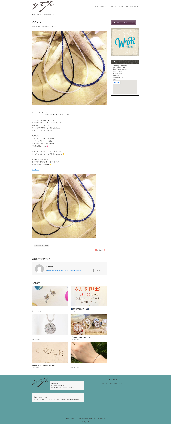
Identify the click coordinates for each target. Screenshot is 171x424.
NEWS (53, 26)
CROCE (73, 418)
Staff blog (85, 418)
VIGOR (79, 418)
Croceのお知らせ (47, 26)
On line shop (92, 418)
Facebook (35, 170)
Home (67, 418)
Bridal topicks (101, 418)
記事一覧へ (99, 270)
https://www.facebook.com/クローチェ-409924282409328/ (64, 271)
